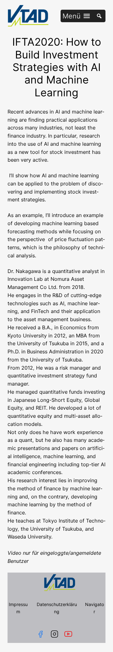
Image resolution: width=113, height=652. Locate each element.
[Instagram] (54, 634)
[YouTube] (69, 634)
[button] (71, 16)
